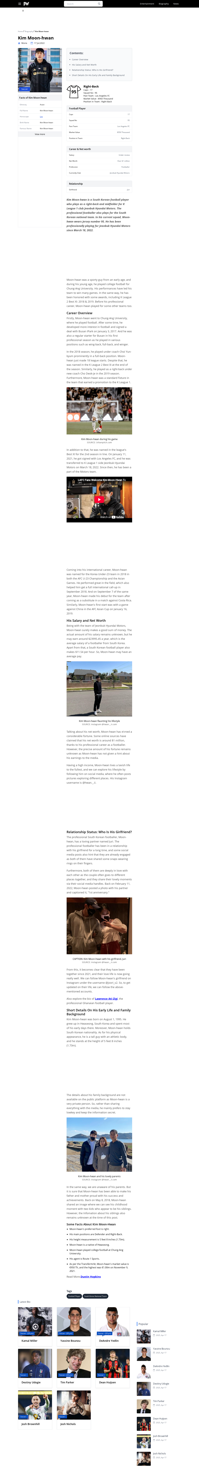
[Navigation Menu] (19, 4)
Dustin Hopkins (91, 1276)
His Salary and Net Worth (84, 64)
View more (40, 134)
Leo (41, 116)
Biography (164, 3)
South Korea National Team (95, 1296)
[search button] (99, 4)
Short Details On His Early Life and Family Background (98, 75)
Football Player (74, 1296)
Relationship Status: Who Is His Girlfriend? (92, 70)
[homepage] (26, 4)
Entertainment (147, 3)
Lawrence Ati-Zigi (106, 998)
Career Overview (80, 59)
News (176, 3)
